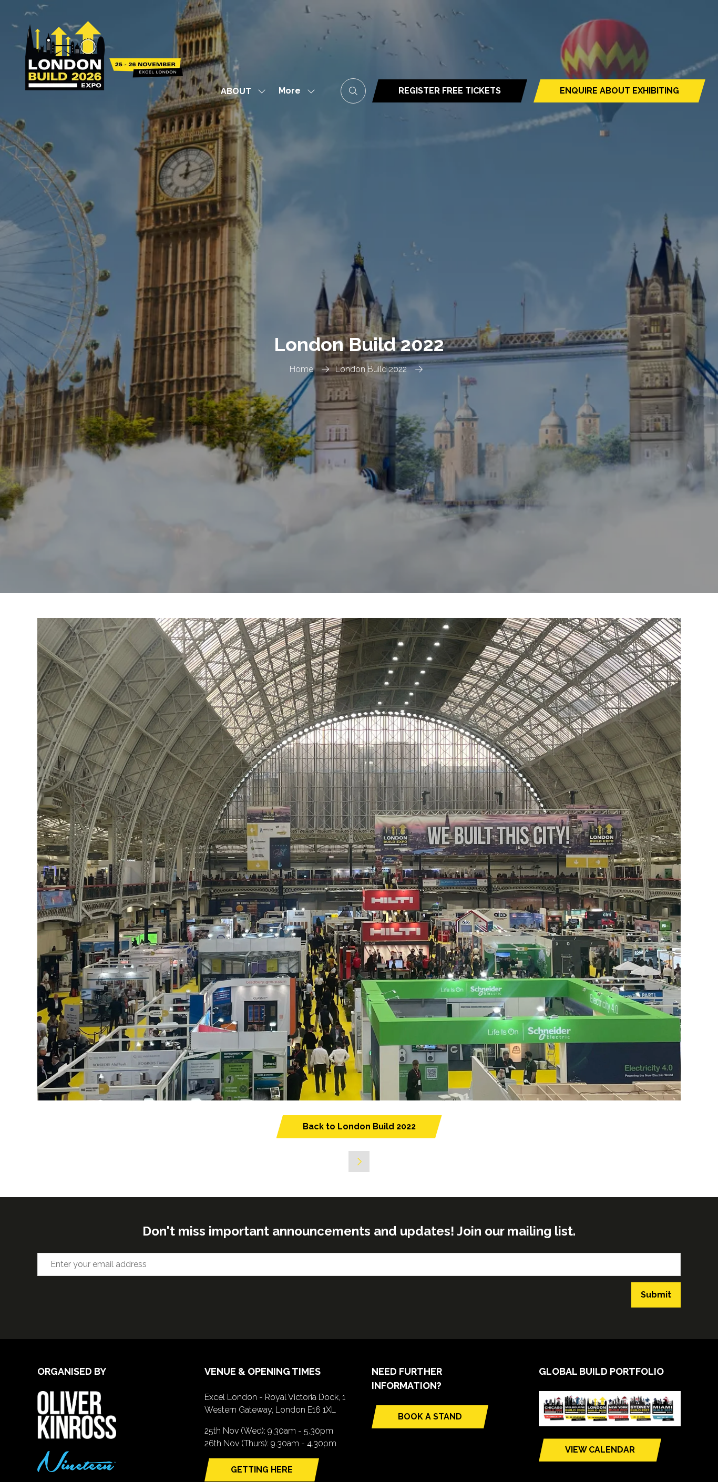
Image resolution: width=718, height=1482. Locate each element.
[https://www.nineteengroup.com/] (76, 1469)
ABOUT (236, 91)
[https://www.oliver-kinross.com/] (76, 1436)
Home (301, 369)
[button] (293, 91)
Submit (656, 1295)
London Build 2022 (371, 369)
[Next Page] (359, 1161)
